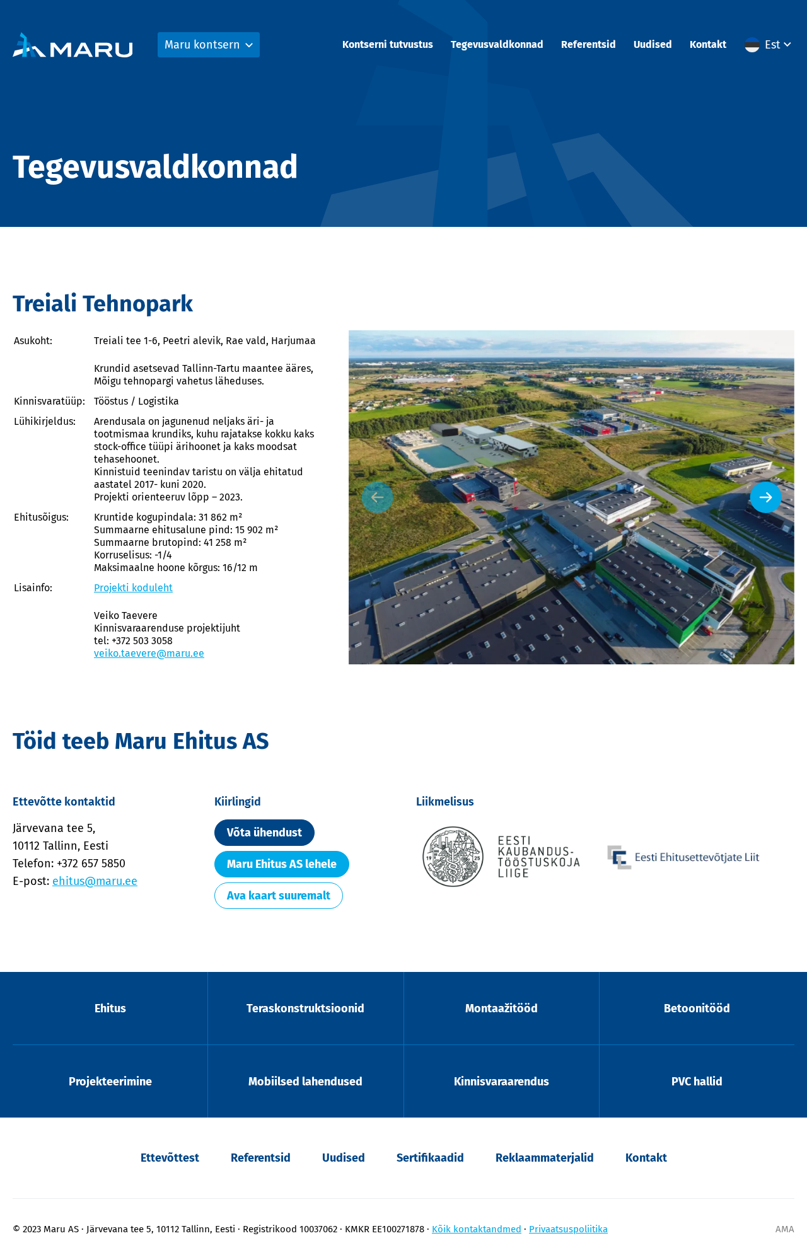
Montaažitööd (501, 1008)
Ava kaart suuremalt (278, 896)
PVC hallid (697, 1082)
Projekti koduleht (133, 588)
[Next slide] (766, 497)
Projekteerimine (110, 1082)
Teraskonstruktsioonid (305, 1008)
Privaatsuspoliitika (568, 1229)
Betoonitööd (697, 1008)
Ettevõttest (170, 1158)
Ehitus (110, 1008)
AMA (784, 1229)
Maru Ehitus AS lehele (282, 864)
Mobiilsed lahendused (305, 1082)
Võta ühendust (264, 833)
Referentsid (588, 44)
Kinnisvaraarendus (501, 1082)
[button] (769, 45)
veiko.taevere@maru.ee (149, 653)
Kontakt (708, 44)
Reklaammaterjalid (545, 1158)
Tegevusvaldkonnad (497, 44)
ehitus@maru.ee (94, 881)
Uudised (653, 44)
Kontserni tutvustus (387, 44)
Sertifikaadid (430, 1158)
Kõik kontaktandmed (476, 1229)
